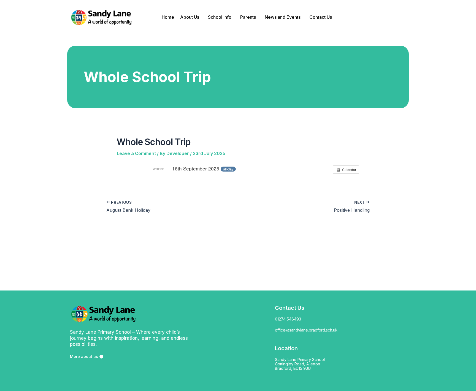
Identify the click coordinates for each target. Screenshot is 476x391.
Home (168, 17)
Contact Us (320, 17)
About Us (189, 17)
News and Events (283, 17)
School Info (219, 17)
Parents (248, 17)
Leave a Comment (136, 153)
